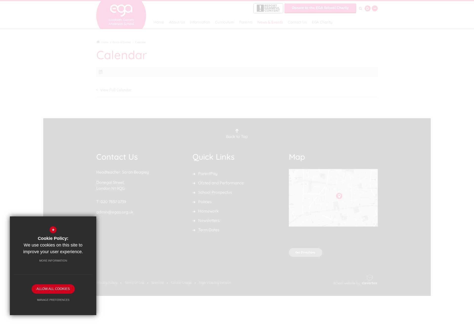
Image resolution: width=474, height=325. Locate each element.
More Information (53, 260)
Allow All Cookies (53, 289)
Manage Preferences (53, 299)
